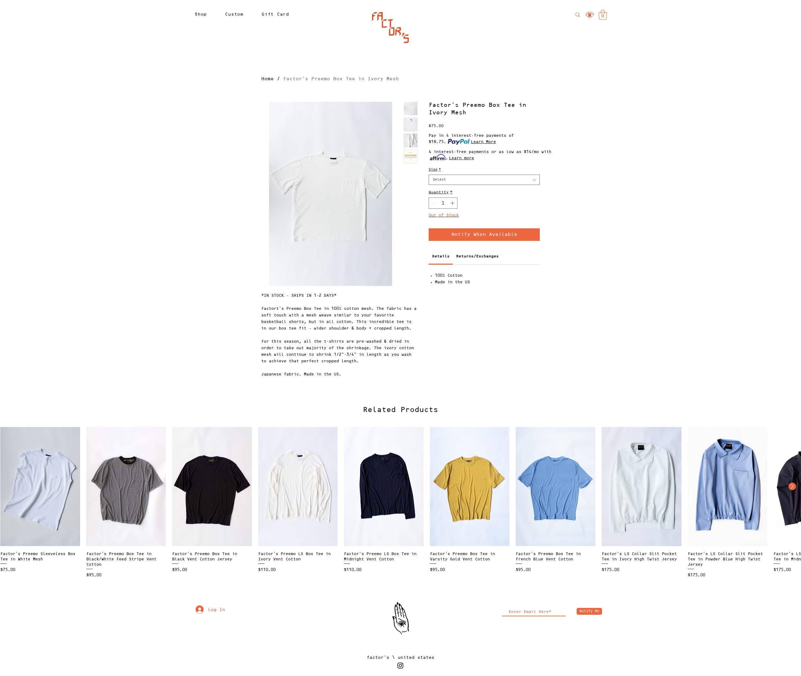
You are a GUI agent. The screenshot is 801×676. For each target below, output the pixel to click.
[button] (201, 14)
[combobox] (484, 180)
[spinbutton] (443, 203)
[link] (603, 15)
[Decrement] (433, 203)
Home (267, 79)
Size (435, 169)
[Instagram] (400, 665)
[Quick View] (40, 486)
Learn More (483, 142)
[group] (400, 503)
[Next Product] (792, 486)
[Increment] (453, 203)
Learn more (461, 158)
